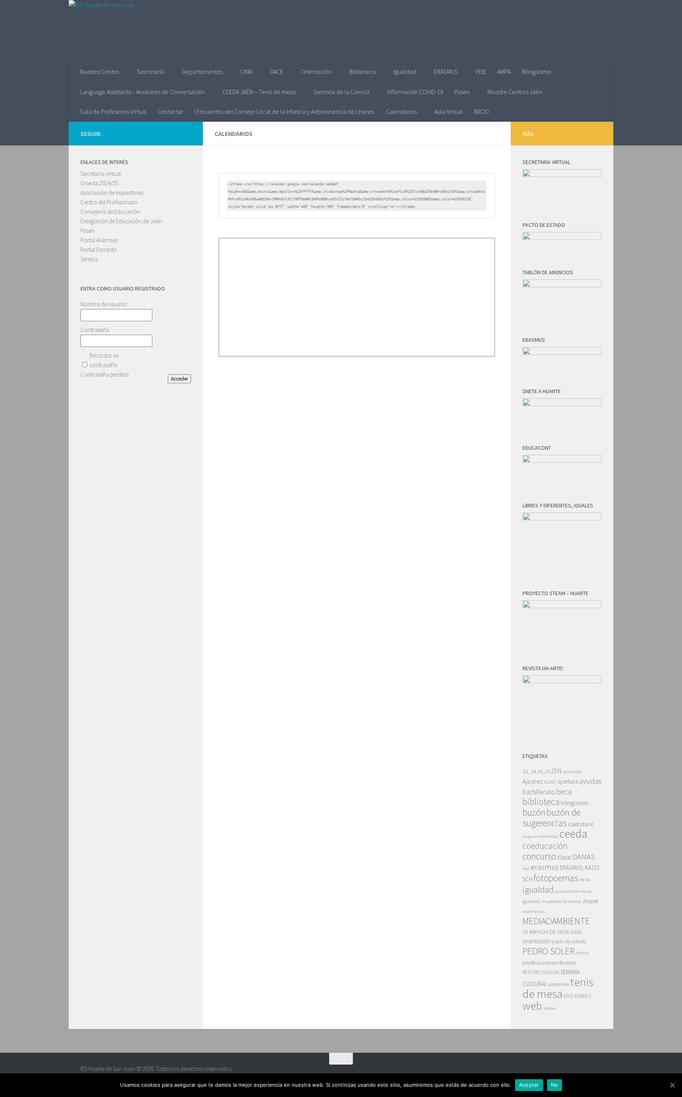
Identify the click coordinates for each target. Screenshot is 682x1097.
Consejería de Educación (110, 211)
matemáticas (534, 911)
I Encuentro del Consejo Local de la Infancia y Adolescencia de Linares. (284, 111)
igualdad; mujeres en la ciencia (552, 901)
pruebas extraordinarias (549, 962)
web (532, 1006)
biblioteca (541, 801)
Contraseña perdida (105, 374)
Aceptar (529, 1085)
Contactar (170, 111)
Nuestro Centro (99, 71)
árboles (549, 1008)
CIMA (246, 71)
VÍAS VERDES (577, 996)
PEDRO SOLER (549, 951)
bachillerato (539, 792)
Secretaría (150, 71)
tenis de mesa (558, 987)
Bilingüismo (536, 71)
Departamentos (202, 71)
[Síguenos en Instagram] (161, 133)
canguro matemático (540, 836)
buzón (534, 812)
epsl (526, 868)
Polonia (582, 953)
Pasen (462, 92)
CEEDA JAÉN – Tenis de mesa (259, 92)
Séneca (89, 259)
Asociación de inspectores (112, 192)
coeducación (545, 846)
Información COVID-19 (415, 92)
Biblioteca (362, 71)
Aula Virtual (449, 111)
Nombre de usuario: (104, 304)
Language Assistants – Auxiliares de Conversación (142, 92)
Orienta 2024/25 (99, 183)
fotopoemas (556, 878)
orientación (537, 941)
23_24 (529, 771)
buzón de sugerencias (552, 818)
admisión (572, 772)
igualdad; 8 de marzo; (573, 891)
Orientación (316, 71)
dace (564, 857)
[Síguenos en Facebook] (186, 133)
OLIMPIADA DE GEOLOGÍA (552, 931)
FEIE (481, 71)
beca (563, 791)
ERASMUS (446, 71)
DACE (276, 71)
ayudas (590, 781)
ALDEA (550, 782)
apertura (567, 781)
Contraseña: (95, 330)
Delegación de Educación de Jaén (121, 221)
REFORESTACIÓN (541, 972)
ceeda (573, 833)
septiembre (558, 984)
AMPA (504, 71)
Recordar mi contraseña (104, 360)
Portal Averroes (99, 240)
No (554, 1085)
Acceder (179, 378)
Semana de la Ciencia (341, 92)
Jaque (590, 901)
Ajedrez (533, 781)
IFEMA (584, 879)
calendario (581, 824)
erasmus (545, 867)
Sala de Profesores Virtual (113, 111)
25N (556, 771)
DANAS (583, 857)
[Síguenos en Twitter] (173, 133)
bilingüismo (574, 803)
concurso (539, 856)
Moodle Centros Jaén (514, 92)
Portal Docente (98, 249)
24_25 (544, 771)
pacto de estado (569, 941)
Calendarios (401, 111)
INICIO (481, 111)
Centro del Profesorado (109, 202)
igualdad (538, 889)
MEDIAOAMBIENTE (556, 921)
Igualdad (404, 71)
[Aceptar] (672, 1085)
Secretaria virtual (101, 173)
